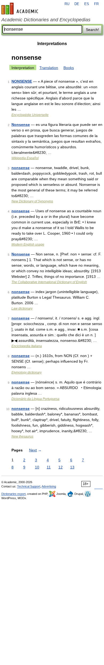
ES (86, 4)
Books (68, 68)
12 (60, 467)
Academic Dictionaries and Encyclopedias (45, 19)
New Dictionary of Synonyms (32, 201)
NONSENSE (21, 81)
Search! (92, 29)
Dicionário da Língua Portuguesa (35, 399)
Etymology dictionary (26, 372)
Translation (48, 68)
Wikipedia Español (25, 158)
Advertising (49, 486)
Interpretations (52, 43)
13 (72, 467)
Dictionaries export (13, 493)
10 (37, 467)
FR (96, 4)
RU (67, 4)
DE (76, 4)
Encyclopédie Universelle (30, 115)
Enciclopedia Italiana (26, 346)
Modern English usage (27, 244)
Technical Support (28, 486)
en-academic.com (20, 8)
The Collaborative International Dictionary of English (49, 282)
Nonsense (20, 124)
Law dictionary (22, 308)
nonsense (20, 168)
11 (49, 467)
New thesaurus (22, 436)
